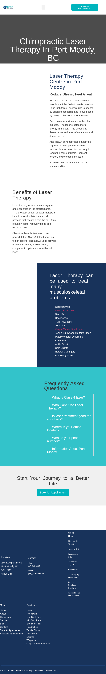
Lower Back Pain (64, 310)
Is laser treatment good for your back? (69, 417)
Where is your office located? (64, 428)
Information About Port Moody (66, 450)
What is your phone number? (63, 439)
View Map (6, 573)
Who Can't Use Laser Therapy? (65, 406)
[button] (43, 7)
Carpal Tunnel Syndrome (69, 329)
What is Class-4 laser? (68, 397)
